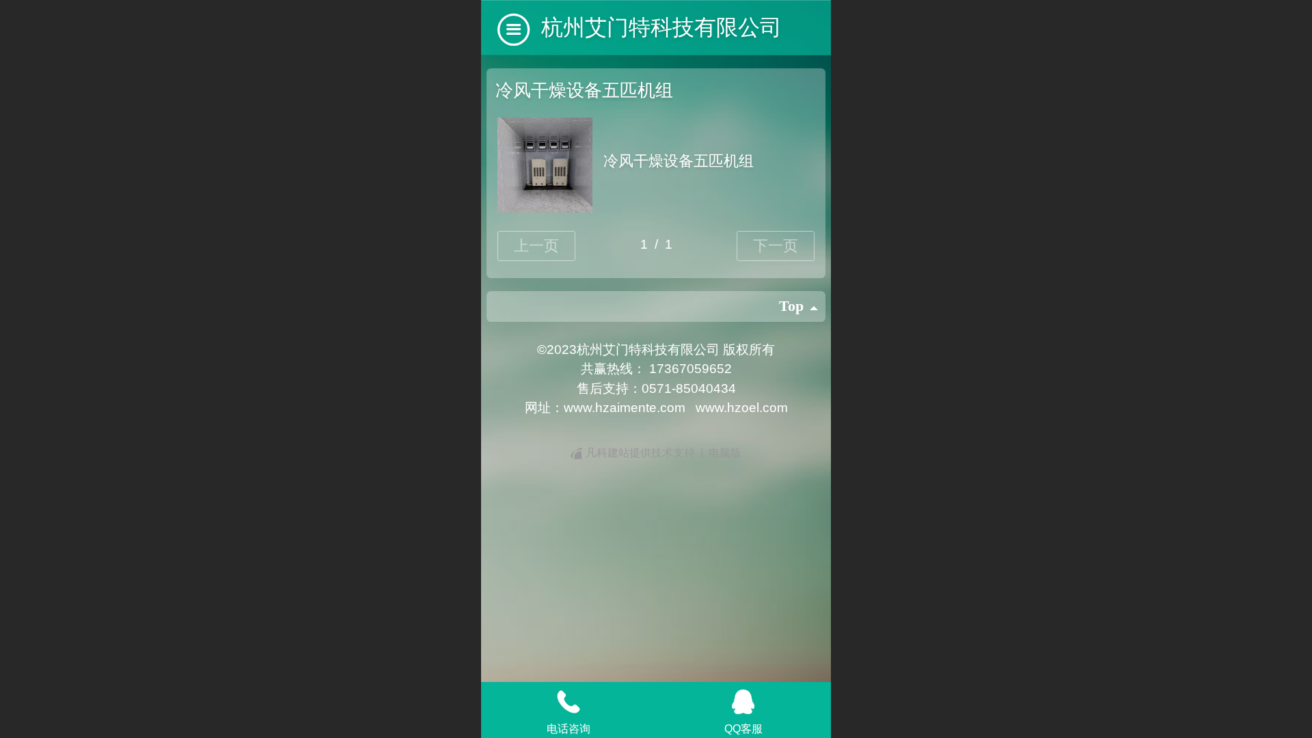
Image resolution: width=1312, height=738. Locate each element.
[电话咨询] (568, 701)
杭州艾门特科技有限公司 (661, 27)
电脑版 (725, 453)
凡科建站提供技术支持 (640, 453)
